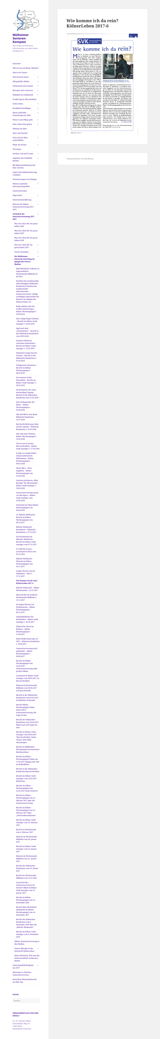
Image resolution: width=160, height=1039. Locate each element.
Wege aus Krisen (19, 144)
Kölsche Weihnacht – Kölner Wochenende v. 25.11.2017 (27, 589)
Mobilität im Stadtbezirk (23, 95)
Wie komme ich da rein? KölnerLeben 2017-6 (27, 581)
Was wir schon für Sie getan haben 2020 (26, 224)
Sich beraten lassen (21, 77)
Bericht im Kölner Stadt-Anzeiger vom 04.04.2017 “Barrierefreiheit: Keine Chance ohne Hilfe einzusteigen (26, 737)
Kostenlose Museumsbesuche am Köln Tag (25, 980)
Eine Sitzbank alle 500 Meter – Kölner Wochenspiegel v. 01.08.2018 (25, 406)
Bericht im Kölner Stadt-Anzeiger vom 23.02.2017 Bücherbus (26, 778)
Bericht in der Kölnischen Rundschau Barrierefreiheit (27, 770)
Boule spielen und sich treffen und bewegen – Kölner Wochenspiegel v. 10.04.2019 (26, 310)
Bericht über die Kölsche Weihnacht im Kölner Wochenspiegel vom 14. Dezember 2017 (26, 911)
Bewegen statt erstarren (23, 90)
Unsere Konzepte (21, 252)
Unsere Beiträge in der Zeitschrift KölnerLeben (24, 949)
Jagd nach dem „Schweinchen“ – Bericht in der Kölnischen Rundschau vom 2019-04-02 (27, 332)
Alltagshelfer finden (21, 81)
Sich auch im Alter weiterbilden (20, 138)
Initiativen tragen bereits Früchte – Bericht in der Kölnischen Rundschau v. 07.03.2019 (26, 357)
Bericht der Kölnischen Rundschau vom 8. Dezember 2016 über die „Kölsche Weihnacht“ (26, 923)
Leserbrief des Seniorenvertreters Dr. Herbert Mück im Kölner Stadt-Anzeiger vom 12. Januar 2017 (26, 887)
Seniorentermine (20, 191)
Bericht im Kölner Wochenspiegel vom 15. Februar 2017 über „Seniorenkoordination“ (26, 811)
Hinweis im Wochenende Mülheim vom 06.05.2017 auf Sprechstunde (26, 688)
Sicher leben (18, 104)
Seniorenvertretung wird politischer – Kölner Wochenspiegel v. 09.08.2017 (26, 652)
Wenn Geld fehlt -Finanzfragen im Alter (22, 113)
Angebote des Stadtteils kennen (22, 159)
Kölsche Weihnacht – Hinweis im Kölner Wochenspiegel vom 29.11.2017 (24, 562)
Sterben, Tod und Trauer (23, 153)
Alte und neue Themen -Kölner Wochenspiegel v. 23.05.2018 (26, 436)
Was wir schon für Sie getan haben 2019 (26, 231)
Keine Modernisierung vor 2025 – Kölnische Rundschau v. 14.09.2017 (28, 641)
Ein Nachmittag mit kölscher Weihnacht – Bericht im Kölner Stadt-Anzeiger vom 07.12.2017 (26, 540)
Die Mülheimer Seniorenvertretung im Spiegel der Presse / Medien (24, 260)
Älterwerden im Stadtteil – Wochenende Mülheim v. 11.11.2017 (27, 597)
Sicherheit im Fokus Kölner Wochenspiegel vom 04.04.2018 (27, 507)
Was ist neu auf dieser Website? (26, 68)
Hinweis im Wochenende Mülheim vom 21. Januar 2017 (26, 858)
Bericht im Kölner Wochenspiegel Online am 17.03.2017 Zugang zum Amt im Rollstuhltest (27, 760)
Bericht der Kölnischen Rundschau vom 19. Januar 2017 (27, 868)
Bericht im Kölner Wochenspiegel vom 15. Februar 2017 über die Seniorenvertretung (26, 799)
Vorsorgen (17, 149)
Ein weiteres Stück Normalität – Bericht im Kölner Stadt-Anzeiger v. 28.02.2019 (26, 381)
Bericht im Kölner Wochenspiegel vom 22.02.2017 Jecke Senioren (27, 788)
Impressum (17, 195)
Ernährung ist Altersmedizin (24, 99)
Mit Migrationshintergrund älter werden (24, 166)
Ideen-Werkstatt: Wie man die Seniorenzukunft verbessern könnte (27, 958)
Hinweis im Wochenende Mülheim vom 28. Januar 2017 (26, 839)
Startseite (17, 63)
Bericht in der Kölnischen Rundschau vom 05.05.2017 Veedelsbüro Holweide (27, 697)
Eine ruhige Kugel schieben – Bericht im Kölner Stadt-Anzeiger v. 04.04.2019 (27, 321)
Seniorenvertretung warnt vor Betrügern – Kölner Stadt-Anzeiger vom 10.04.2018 (27, 496)
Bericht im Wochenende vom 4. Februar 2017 (26, 830)
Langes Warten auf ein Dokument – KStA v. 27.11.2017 (25, 573)
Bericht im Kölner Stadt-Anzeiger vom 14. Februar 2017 (27, 822)
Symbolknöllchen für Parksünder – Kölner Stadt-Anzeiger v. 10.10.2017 (27, 619)
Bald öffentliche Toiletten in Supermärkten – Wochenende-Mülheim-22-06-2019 (27, 272)
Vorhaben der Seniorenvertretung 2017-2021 (24, 216)
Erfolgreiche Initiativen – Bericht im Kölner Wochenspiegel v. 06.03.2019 (26, 369)
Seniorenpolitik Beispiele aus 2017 (23, 966)
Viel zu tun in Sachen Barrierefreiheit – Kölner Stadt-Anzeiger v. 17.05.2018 (27, 446)
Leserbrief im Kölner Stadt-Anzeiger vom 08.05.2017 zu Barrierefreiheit (27, 678)
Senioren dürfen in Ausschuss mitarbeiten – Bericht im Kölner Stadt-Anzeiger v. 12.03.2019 (26, 344)
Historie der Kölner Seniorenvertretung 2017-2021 (23, 207)
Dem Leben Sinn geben (22, 124)
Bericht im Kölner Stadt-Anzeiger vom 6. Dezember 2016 (27, 934)
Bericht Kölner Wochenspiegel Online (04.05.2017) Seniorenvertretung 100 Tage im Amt (26, 710)
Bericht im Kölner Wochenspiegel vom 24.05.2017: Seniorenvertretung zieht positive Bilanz (26, 666)
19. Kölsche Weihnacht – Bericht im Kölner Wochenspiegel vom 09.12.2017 (26, 518)
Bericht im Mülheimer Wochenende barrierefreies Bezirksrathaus (27, 749)
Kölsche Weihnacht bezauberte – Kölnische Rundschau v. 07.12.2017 (26, 529)
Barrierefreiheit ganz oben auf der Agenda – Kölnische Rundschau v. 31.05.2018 (27, 427)
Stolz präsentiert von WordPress (80, 159)
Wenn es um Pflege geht (23, 120)
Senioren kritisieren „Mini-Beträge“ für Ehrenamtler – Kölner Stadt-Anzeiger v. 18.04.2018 (27, 484)
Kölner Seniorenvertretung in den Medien (26, 942)
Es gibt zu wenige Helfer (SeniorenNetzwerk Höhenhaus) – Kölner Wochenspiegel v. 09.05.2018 (26, 458)
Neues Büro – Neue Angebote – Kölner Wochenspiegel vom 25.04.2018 (24, 472)
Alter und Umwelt (20, 133)
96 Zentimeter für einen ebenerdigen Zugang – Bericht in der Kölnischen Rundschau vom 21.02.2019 (27, 394)
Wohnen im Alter (20, 128)
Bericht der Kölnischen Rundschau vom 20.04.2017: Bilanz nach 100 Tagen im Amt (27, 723)
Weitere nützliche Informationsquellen (21, 185)
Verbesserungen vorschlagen (25, 179)
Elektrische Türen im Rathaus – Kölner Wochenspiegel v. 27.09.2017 (25, 630)
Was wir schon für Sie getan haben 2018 (26, 239)
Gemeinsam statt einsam (23, 86)
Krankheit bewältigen (22, 108)
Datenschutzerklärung (22, 200)
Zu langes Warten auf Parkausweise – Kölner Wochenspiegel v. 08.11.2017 (25, 608)
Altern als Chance (20, 72)
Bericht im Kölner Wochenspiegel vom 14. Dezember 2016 (26, 900)
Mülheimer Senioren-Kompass (21, 38)
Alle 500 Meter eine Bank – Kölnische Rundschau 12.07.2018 (27, 417)
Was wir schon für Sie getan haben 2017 (23, 246)
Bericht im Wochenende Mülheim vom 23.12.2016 (26, 876)
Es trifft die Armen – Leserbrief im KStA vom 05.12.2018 (26, 551)
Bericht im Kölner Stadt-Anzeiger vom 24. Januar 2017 (26, 849)
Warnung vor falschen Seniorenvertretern (22, 973)
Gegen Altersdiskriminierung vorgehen (25, 173)
